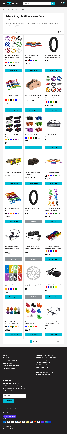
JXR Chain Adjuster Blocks (32, 135)
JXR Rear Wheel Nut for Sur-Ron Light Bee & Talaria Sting (13, 322)
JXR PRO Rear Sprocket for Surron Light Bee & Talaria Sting (53, 97)
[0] (62, 3)
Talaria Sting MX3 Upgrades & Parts (17, 10)
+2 (39, 60)
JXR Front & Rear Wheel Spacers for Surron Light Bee (53, 247)
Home (4, 10)
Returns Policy (7, 363)
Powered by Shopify (8, 428)
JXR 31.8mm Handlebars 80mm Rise (32, 56)
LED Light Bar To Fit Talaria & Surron (53, 136)
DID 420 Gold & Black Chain (13, 172)
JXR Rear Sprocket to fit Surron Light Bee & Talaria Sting (12, 57)
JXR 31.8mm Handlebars (52, 172)
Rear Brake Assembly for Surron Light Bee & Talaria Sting (12, 248)
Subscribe (9, 400)
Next (58, 341)
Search (5, 355)
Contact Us (6, 358)
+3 (18, 62)
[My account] (59, 3)
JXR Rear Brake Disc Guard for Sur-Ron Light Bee (52, 209)
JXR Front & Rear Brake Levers (11, 96)
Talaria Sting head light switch (53, 284)
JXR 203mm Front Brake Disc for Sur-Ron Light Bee (33, 285)
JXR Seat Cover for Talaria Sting (12, 136)
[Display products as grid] (58, 32)
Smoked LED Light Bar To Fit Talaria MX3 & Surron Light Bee (33, 248)
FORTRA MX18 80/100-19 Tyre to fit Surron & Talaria (52, 56)
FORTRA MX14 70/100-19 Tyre (32, 209)
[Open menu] (4, 3)
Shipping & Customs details (11, 360)
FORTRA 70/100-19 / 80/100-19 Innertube (33, 173)
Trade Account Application (11, 365)
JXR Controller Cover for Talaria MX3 (12, 285)
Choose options (13, 70)
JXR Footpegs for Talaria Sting (12, 209)
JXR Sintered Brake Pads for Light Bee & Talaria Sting (33, 96)
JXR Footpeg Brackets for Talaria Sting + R (32, 322)
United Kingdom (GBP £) (10, 408)
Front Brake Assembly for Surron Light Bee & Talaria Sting (52, 323)
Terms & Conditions (9, 368)
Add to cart (53, 70)
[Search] (53, 3)
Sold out (33, 221)
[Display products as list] (60, 32)
